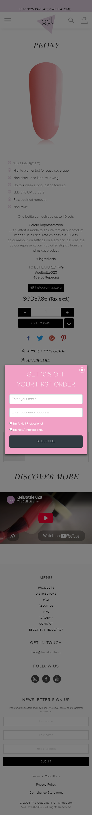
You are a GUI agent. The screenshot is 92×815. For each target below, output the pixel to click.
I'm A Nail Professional (27, 423)
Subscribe (46, 441)
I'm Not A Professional (27, 429)
